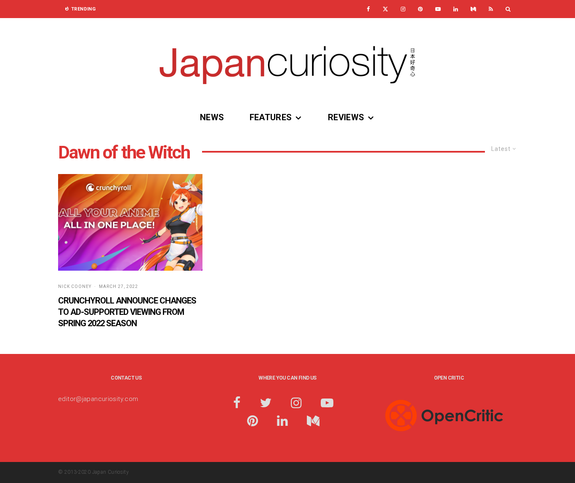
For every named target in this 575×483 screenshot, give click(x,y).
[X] (385, 9)
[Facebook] (368, 9)
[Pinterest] (420, 9)
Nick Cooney (74, 286)
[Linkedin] (455, 9)
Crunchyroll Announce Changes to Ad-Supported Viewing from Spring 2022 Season (127, 312)
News (212, 117)
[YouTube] (438, 9)
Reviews (346, 117)
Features (271, 117)
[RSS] (490, 9)
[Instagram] (403, 9)
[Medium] (473, 9)
